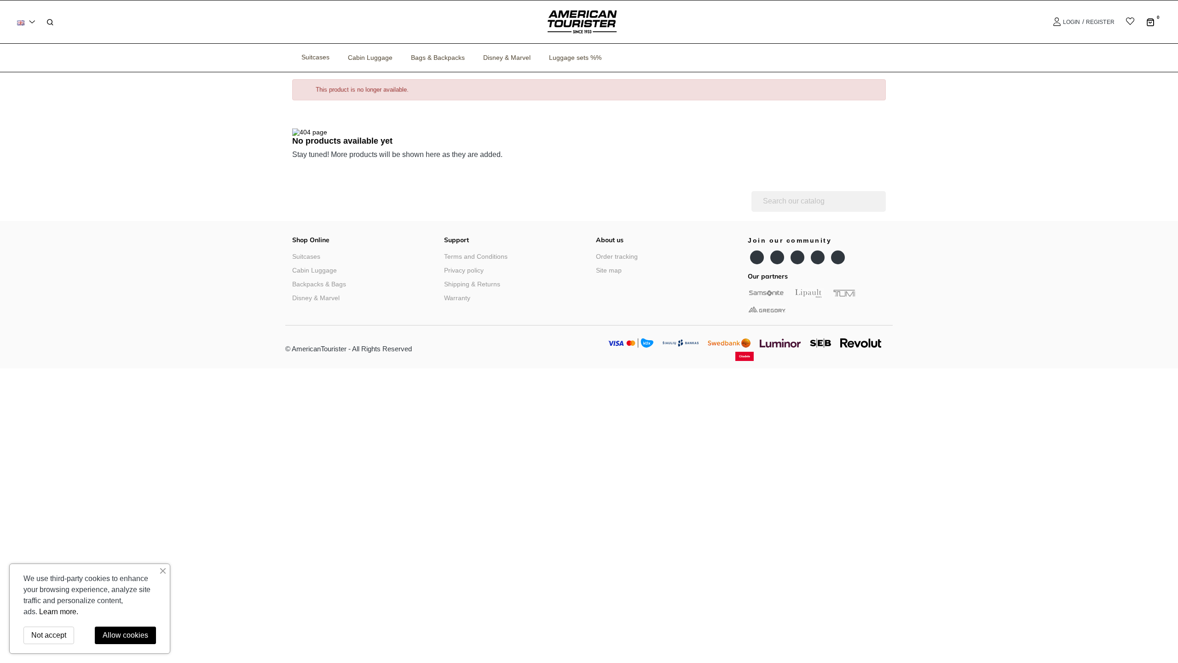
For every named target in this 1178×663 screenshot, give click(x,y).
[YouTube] (777, 257)
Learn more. (58, 612)
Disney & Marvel (316, 298)
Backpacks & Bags (319, 284)
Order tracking (617, 256)
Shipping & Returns (472, 284)
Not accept (48, 635)
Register (1100, 22)
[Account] (1056, 22)
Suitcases (306, 256)
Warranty (457, 298)
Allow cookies (125, 635)
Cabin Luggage (314, 270)
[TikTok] (838, 257)
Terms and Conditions (476, 256)
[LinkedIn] (818, 257)
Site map (609, 270)
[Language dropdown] (27, 22)
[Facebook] (757, 257)
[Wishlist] (1124, 22)
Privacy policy (464, 270)
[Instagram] (797, 257)
